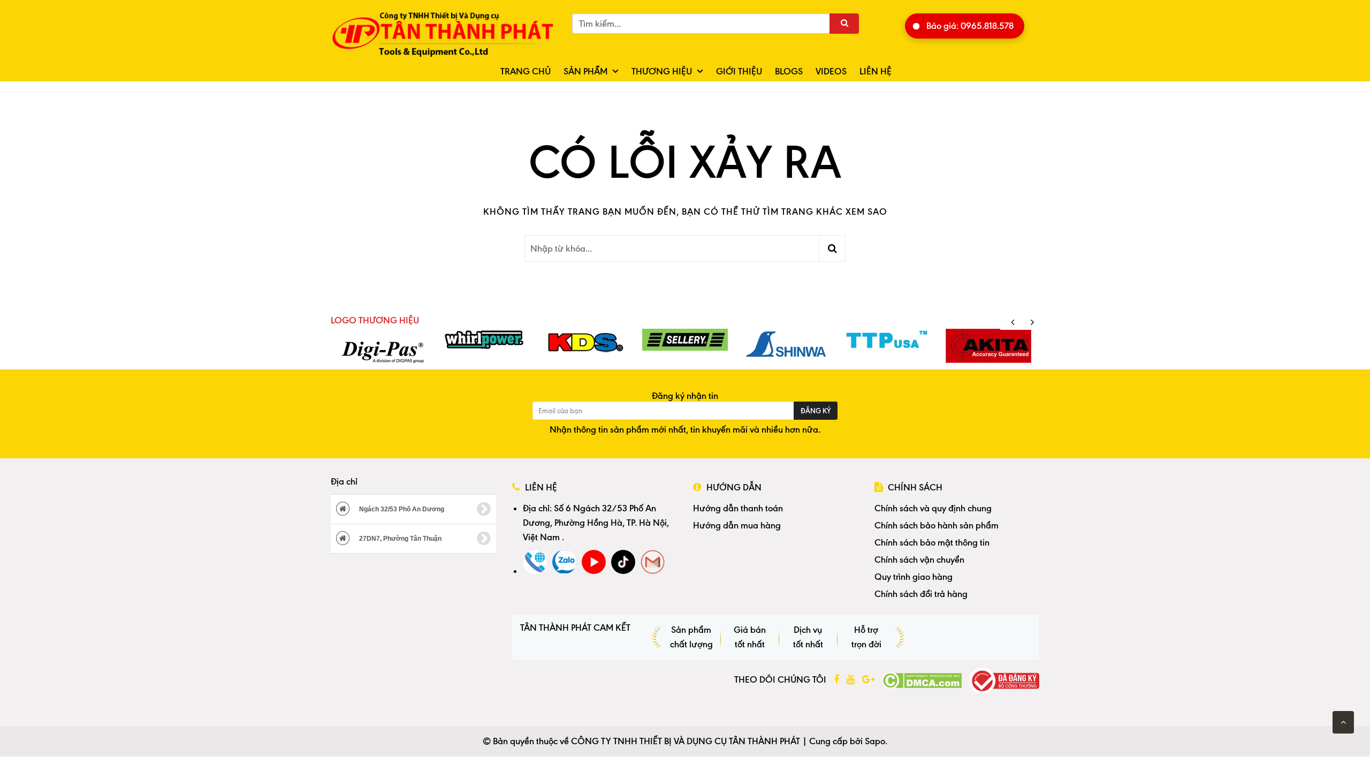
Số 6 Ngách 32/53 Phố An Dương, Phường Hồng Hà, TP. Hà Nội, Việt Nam (596, 522)
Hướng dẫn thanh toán (738, 508)
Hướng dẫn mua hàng (737, 525)
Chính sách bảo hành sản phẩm (936, 525)
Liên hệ (875, 71)
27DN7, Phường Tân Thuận (399, 538)
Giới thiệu (739, 71)
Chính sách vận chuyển (919, 559)
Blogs (789, 71)
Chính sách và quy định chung (933, 508)
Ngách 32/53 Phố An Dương (400, 509)
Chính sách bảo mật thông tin (932, 542)
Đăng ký (816, 410)
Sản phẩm (585, 71)
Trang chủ (525, 71)
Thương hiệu (661, 71)
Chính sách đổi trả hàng (921, 593)
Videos (831, 71)
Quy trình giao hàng (913, 576)
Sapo (875, 741)
